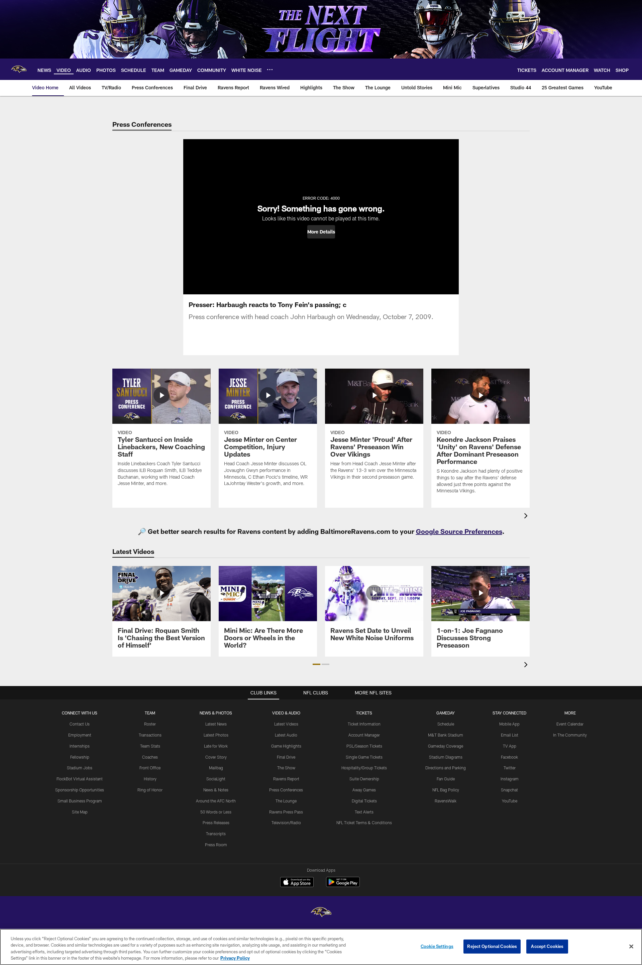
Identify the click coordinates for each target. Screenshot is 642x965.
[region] (321, 947)
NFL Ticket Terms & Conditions (364, 822)
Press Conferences (286, 789)
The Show (286, 767)
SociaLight (215, 778)
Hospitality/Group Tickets (364, 767)
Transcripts (216, 833)
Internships (80, 746)
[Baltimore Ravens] (321, 913)
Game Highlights (286, 746)
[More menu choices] (270, 69)
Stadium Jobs (79, 767)
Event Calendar (569, 723)
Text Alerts (364, 811)
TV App (509, 746)
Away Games (364, 789)
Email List (509, 735)
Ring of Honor (150, 789)
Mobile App (509, 723)
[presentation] (527, 516)
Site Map (80, 811)
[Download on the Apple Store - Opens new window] (297, 882)
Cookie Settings (437, 946)
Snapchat (509, 789)
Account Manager (364, 735)
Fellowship (79, 757)
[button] (321, 231)
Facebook (509, 757)
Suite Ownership (364, 778)
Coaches (150, 757)
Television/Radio (286, 822)
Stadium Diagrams (445, 757)
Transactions (150, 735)
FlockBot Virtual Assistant (80, 778)
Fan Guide (446, 778)
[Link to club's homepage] (19, 69)
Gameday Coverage (445, 746)
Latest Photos (216, 735)
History (150, 778)
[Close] (631, 946)
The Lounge (286, 800)
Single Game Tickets (364, 757)
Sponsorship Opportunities (79, 789)
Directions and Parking (445, 767)
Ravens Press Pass (286, 811)
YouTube (509, 800)
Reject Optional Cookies (492, 946)
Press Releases (216, 822)
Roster (150, 723)
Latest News (216, 723)
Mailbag (216, 767)
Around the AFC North (216, 800)
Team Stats (150, 746)
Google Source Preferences (459, 531)
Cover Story (216, 757)
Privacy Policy (235, 958)
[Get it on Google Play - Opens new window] (343, 885)
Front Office (149, 767)
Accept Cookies (547, 946)
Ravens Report (286, 778)
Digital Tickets (364, 800)
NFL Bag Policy (445, 789)
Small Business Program (80, 800)
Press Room (216, 844)
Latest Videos (286, 723)
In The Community (570, 735)
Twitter (510, 767)
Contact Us (80, 723)
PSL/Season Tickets (364, 746)
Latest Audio (286, 735)
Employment (79, 735)
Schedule (445, 723)
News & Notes (215, 789)
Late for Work (216, 746)
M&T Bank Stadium (445, 735)
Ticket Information (364, 723)
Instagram (510, 778)
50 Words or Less (215, 811)
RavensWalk (445, 800)
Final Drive (286, 757)
